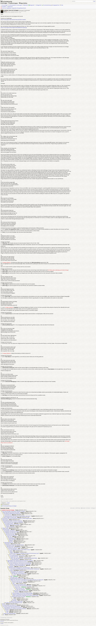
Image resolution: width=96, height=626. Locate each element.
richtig (14, 599)
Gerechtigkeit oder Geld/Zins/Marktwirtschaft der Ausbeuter (20, 560)
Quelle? (11, 552)
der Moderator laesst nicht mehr (18, 596)
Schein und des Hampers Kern (19, 584)
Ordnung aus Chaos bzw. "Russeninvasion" (15, 545)
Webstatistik (2, 621)
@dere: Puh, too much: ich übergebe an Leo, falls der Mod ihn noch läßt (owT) (27, 579)
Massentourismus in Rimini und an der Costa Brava (15, 608)
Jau (3, 614)
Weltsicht (16, 591)
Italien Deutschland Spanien (10, 613)
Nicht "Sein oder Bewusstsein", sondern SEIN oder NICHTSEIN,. (24, 558)
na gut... (14, 575)
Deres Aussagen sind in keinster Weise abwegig (22, 593)
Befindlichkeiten (6, 529)
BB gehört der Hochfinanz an (18, 572)
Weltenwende (6, 1)
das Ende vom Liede (10, 534)
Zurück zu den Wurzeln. (17, 582)
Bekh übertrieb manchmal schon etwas (11, 512)
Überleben (14, 600)
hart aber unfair (14, 577)
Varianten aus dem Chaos (10, 532)
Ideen (11, 551)
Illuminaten (7, 543)
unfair (11, 576)
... (12, 597)
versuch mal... (18, 587)
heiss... (13, 583)
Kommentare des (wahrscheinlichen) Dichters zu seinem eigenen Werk (17, 518)
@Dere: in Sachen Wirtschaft (17, 601)
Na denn (7, 609)
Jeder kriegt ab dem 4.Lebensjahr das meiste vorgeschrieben (26, 595)
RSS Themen (10, 617)
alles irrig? (9, 536)
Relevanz (11, 540)
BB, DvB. (11, 541)
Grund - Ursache (12, 554)
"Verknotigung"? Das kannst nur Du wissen (13, 607)
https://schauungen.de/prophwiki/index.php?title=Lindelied (13, 19)
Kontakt (2, 623)
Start (94, 1)
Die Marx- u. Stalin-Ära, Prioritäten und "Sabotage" (20, 564)
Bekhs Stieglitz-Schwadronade (10, 517)
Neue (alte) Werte (15, 559)
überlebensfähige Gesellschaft (16, 578)
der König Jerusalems (8, 523)
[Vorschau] (36, 511)
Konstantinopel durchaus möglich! (12, 524)
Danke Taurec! (5, 519)
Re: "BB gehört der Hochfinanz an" (19, 573)
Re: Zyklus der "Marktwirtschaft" (14, 547)
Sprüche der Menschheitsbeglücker (17, 565)
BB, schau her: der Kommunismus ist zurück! (17, 561)
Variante (7, 525)
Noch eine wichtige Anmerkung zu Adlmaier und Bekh (13, 511)
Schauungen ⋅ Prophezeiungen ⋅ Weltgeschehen (13, 3)
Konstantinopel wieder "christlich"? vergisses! (12, 520)
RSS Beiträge (3, 617)
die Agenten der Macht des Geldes (11, 531)
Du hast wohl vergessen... (12, 535)
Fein (7, 612)
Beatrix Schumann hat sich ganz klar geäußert (13, 522)
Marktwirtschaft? (10, 546)
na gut (7, 611)
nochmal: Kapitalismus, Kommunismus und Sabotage (20, 563)
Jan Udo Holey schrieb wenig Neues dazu (13, 602)
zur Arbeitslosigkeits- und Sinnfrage (17, 555)
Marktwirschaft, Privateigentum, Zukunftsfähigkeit (19, 567)
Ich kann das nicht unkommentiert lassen (22, 585)
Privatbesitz (11, 566)
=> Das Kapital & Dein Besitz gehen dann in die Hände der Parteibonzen (24, 569)
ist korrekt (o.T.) (8, 514)
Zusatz (11, 570)
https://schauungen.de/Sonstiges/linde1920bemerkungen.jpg (14, 27)
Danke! (3, 603)
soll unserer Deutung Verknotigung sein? (11, 606)
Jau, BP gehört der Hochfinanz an (18, 571)
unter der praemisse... (20, 589)
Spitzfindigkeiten (12, 539)
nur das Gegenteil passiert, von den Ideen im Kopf (19, 549)
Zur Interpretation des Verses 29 (9, 605)
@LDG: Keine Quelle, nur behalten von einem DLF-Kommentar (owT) (24, 553)
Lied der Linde (5, 528)
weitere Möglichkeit (10, 526)
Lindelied (8, 502)
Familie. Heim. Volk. (14, 557)
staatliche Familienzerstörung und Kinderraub (22, 594)
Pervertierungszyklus (12, 548)
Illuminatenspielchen (8, 542)
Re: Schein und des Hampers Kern (21, 590)
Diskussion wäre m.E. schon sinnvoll (19, 581)
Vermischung (11, 537)
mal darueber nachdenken (9, 530)
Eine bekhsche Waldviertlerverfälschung (12, 513)
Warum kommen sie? (20, 588)
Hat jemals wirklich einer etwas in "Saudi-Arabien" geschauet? (18, 516)
